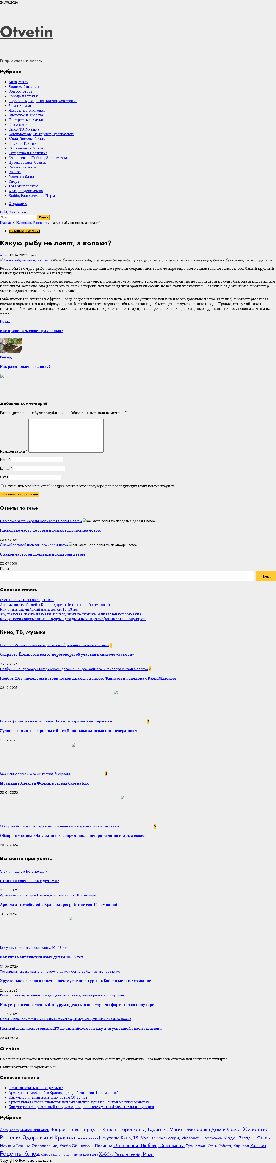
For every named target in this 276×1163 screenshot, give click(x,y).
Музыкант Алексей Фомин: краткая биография (35, 773)
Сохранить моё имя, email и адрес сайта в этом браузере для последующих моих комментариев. (90, 486)
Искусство (18, 124)
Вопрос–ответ (20, 91)
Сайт (4, 477)
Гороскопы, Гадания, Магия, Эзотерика (43, 100)
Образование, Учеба (26, 148)
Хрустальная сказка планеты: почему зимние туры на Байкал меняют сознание (70, 614)
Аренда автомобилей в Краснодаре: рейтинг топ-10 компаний (55, 604)
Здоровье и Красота (26, 115)
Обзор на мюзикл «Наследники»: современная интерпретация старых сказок (59, 826)
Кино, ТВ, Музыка (24, 129)
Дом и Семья (20, 105)
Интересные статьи (26, 119)
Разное (15, 172)
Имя (5, 459)
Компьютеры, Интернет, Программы (41, 134)
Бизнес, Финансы (24, 86)
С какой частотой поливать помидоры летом (34, 544)
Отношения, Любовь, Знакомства (38, 157)
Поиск (5, 568)
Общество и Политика (28, 153)
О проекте (18, 203)
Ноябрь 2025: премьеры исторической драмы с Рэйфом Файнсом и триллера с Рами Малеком (74, 668)
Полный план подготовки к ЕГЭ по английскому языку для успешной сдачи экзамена (65, 1019)
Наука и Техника (23, 143)
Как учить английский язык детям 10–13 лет (39, 609)
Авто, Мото (18, 81)
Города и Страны (23, 96)
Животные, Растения (27, 110)
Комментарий (14, 451)
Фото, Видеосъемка (26, 190)
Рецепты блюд (21, 176)
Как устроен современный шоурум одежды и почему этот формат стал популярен (73, 619)
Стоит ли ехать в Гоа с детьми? (27, 600)
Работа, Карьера (23, 167)
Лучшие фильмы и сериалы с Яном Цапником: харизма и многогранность (56, 721)
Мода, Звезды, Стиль (27, 138)
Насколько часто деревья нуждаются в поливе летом (41, 520)
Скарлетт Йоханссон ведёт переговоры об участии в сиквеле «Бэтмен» (54, 645)
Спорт (14, 181)
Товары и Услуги (23, 186)
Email (6, 468)
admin (4, 255)
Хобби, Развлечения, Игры (32, 195)
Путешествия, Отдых (27, 162)
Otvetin (26, 31)
